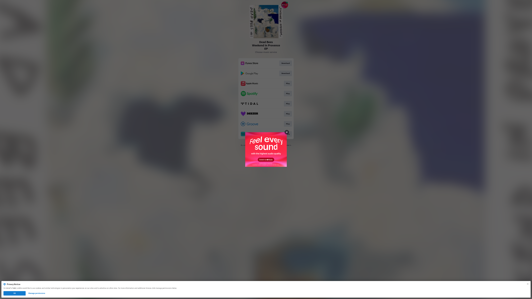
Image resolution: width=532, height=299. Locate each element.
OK (14, 293)
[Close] (527, 284)
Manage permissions (36, 293)
